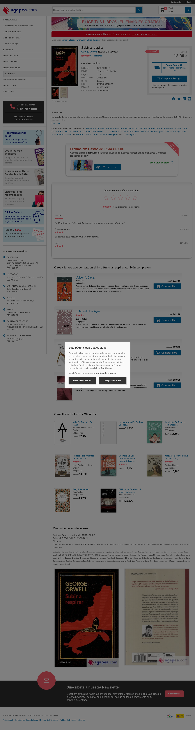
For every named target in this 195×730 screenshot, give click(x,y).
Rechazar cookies (82, 380)
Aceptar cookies (112, 380)
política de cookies (106, 373)
